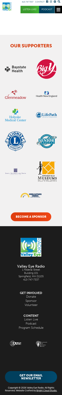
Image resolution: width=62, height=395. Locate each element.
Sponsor (31, 301)
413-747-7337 (31, 279)
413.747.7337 (27, 2)
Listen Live (31, 319)
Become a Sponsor (31, 217)
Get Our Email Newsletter (31, 377)
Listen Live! (30, 9)
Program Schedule (31, 328)
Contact (39, 2)
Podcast (46, 9)
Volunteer (31, 305)
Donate (31, 296)
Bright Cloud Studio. (46, 390)
